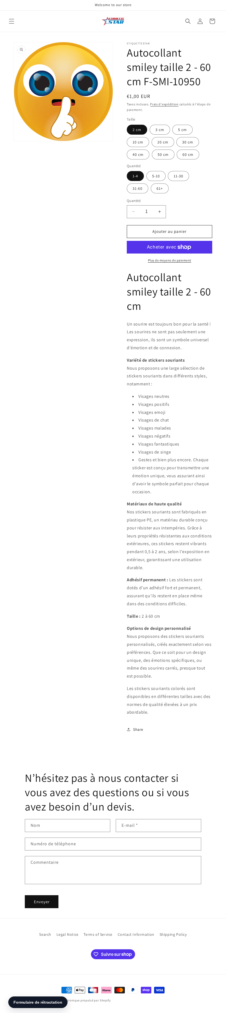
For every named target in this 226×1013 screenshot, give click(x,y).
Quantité (134, 200)
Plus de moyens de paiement (169, 260)
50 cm (163, 154)
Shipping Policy (173, 934)
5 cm (182, 129)
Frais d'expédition (164, 104)
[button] (12, 21)
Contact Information (136, 934)
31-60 (137, 188)
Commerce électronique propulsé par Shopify (78, 1000)
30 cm (187, 142)
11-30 (178, 176)
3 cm (159, 129)
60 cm (187, 154)
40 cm (138, 154)
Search (45, 934)
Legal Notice (68, 934)
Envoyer (42, 901)
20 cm (162, 142)
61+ (160, 188)
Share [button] (138, 729)
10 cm (138, 142)
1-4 (135, 176)
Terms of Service (98, 934)
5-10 (156, 176)
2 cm (137, 129)
